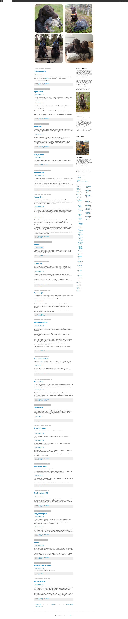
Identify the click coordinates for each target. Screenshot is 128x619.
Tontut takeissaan (39, 173)
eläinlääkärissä (40, 400)
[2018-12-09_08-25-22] (39, 447)
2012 (78, 288)
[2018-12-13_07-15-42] (39, 365)
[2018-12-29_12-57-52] (39, 94)
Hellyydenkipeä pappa (40, 514)
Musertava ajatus (39, 293)
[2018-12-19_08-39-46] (39, 247)
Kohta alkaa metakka (40, 71)
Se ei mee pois (38, 264)
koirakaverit (40, 84)
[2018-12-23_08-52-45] (39, 175)
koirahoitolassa (89, 196)
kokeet (87, 201)
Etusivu (53, 604)
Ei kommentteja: (46, 83)
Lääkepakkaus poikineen (41, 322)
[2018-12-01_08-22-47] (39, 584)
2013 (78, 287)
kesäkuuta (80, 265)
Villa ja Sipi (47, 78)
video (87, 217)
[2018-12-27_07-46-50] (39, 134)
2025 (78, 188)
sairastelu (44, 84)
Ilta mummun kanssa (39, 581)
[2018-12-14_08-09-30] (39, 325)
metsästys (88, 202)
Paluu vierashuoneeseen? (41, 359)
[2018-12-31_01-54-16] (39, 74)
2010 (78, 291)
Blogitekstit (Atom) (39, 606)
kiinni (42, 361)
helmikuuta (80, 275)
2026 (78, 186)
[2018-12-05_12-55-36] (39, 526)
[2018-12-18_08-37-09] (39, 271)
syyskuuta (80, 258)
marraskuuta (80, 253)
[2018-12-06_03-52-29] (39, 496)
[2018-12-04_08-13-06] (39, 568)
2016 (78, 282)
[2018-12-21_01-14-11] (39, 206)
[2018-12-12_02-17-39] (39, 389)
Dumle (87, 190)
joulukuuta (80, 200)
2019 (78, 197)
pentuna (87, 206)
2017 (78, 280)
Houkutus (36, 244)
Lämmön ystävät (38, 407)
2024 (78, 189)
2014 (78, 285)
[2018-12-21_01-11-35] (39, 216)
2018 (78, 199)
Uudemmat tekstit (37, 604)
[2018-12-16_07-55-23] (39, 300)
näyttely (87, 205)
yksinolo (44, 486)
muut (39, 119)
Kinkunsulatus (38, 127)
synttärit (87, 213)
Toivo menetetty (38, 382)
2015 (78, 284)
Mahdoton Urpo (38, 197)
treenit (87, 215)
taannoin (61, 229)
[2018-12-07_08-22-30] (39, 475)
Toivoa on (36, 542)
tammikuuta (80, 278)
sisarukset (88, 212)
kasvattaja (88, 195)
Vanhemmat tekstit (69, 604)
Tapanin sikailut (38, 92)
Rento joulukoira (39, 155)
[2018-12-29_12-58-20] (39, 102)
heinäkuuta (80, 262)
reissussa (88, 209)
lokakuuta (80, 256)
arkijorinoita (40, 190)
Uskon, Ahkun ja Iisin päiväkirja (82, 181)
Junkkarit (88, 194)
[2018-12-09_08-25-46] (39, 440)
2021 (78, 194)
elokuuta (79, 261)
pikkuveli (39, 256)
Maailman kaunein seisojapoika (42, 565)
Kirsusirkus (79, 177)
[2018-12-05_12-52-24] (39, 516)
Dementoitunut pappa (40, 466)
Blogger (71, 615)
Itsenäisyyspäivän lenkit (41, 493)
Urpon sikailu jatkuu (40, 428)
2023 (78, 191)
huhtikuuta (80, 270)
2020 (78, 196)
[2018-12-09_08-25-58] (39, 433)
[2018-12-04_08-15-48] (39, 545)
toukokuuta (80, 267)
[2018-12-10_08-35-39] (39, 416)
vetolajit (43, 147)
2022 (78, 192)
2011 (78, 290)
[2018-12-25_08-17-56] (39, 157)
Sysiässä (78, 180)
